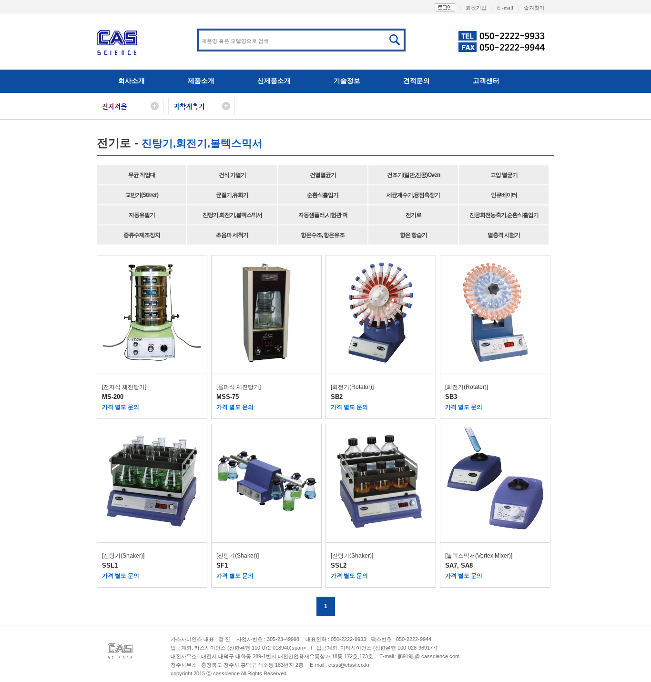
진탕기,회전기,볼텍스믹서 (232, 215)
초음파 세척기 (232, 235)
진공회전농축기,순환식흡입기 (504, 215)
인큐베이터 (504, 195)
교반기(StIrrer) (141, 195)
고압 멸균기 (504, 175)
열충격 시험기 (504, 235)
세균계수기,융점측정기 (413, 195)
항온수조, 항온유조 (323, 235)
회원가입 (479, 7)
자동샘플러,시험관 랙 (322, 215)
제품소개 (201, 80)
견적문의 (416, 80)
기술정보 (347, 80)
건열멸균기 (323, 175)
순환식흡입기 (322, 195)
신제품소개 (274, 80)
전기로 (413, 215)
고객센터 (486, 80)
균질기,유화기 (232, 195)
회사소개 (131, 80)
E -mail (508, 7)
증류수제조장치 (141, 235)
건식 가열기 (232, 175)
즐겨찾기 (534, 7)
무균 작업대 (141, 175)
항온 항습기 (413, 235)
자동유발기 (142, 215)
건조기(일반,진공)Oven (413, 175)
